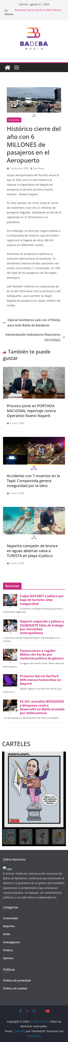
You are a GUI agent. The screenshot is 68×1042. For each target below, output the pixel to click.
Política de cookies (15, 988)
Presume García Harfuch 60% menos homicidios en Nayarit (38, 12)
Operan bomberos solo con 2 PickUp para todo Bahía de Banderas (34, 323)
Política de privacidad (17, 980)
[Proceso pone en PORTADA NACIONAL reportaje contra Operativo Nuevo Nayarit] (34, 369)
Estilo (6, 934)
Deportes (9, 926)
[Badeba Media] (7, 67)
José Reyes (38, 168)
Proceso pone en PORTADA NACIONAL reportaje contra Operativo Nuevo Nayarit (31, 410)
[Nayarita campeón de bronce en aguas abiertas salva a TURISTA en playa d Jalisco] (34, 509)
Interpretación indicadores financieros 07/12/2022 (32, 337)
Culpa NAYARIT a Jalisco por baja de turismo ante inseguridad (42, 599)
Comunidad (14, 120)
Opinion (8, 958)
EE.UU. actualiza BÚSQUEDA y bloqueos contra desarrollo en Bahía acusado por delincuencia (42, 707)
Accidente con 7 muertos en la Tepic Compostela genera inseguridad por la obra (33, 480)
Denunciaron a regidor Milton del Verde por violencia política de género (42, 654)
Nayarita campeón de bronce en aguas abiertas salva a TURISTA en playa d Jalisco (32, 550)
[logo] (7, 869)
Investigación (11, 942)
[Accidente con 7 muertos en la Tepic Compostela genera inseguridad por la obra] (34, 439)
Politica (8, 950)
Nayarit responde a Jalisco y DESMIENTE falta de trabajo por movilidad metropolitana (42, 627)
